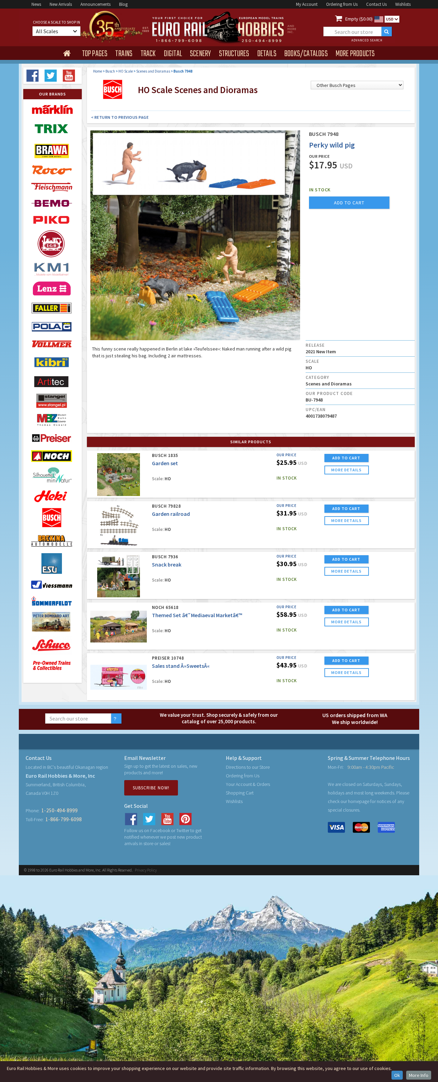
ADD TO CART (346, 457)
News (36, 4)
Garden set (165, 463)
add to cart (349, 203)
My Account (307, 4)
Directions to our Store (248, 767)
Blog (123, 4)
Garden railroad (171, 513)
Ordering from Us (342, 4)
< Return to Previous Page (120, 117)
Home (97, 71)
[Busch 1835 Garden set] (118, 474)
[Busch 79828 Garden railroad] (118, 525)
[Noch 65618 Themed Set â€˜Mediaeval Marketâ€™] (118, 626)
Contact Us (376, 4)
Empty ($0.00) (359, 19)
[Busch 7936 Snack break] (118, 576)
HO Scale (125, 71)
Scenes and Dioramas (153, 71)
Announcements (95, 4)
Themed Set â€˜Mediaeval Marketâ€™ (197, 615)
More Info (418, 1075)
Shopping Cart (240, 793)
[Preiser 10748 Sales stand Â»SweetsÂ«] (118, 677)
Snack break (166, 564)
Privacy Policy (146, 870)
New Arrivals (61, 4)
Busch (110, 71)
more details (346, 469)
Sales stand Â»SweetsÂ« (181, 665)
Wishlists (403, 4)
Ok (397, 1075)
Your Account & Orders (248, 784)
